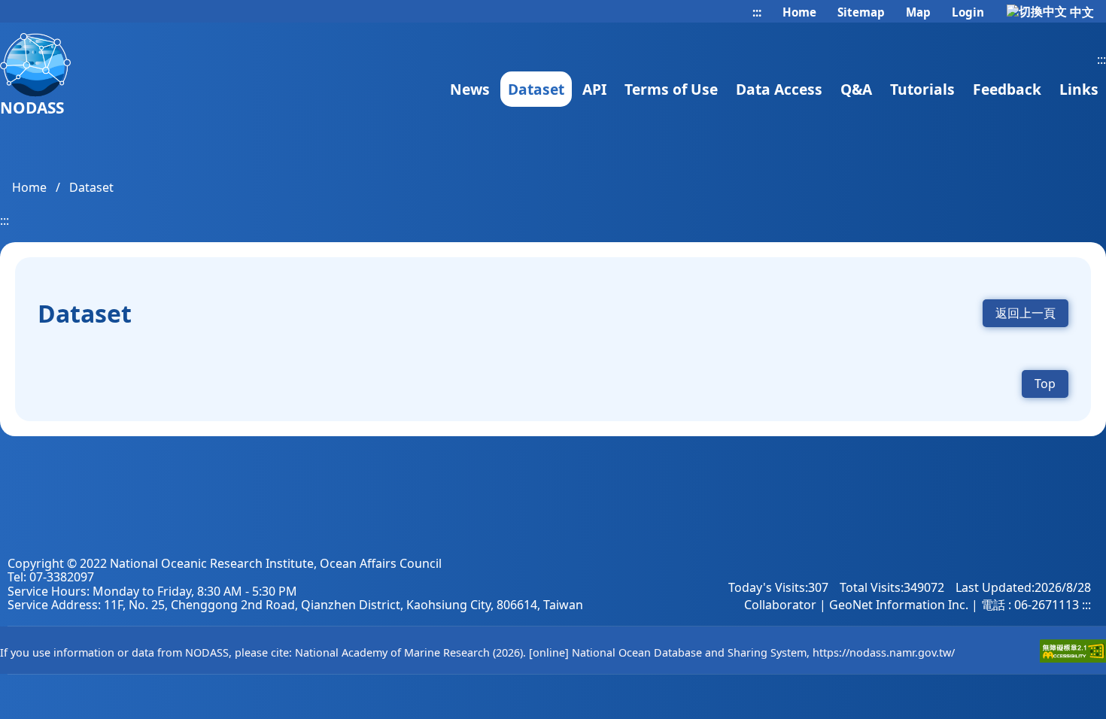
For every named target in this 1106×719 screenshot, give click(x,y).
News (470, 89)
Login (966, 12)
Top (1045, 383)
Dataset (536, 89)
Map (917, 12)
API (594, 89)
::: (756, 12)
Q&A (856, 89)
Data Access (779, 89)
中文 (1080, 12)
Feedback (1007, 89)
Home (797, 12)
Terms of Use (671, 89)
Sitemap (859, 12)
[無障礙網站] (1073, 658)
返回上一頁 (1025, 313)
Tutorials (922, 89)
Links (1078, 89)
